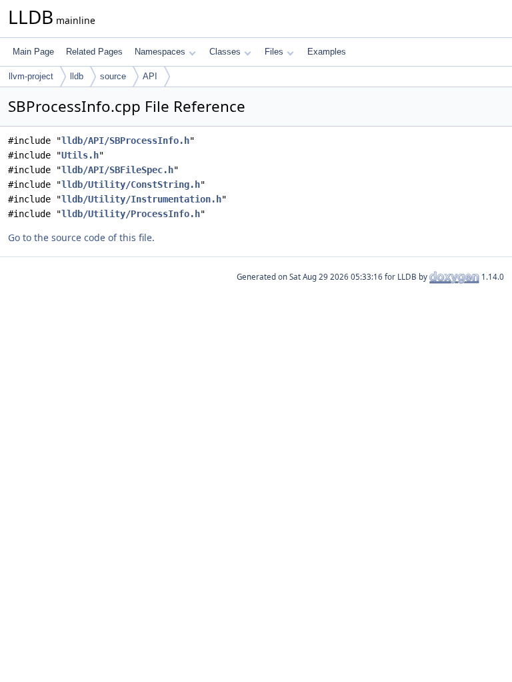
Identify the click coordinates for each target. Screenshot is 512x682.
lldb (76, 76)
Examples (326, 52)
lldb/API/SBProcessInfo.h (125, 140)
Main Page (33, 52)
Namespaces (160, 52)
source (113, 76)
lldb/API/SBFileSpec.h (117, 170)
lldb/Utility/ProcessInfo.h (130, 213)
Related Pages (94, 52)
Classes (225, 52)
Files (274, 52)
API (150, 76)
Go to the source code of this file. (81, 237)
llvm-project (31, 76)
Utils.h (80, 155)
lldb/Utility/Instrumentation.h (141, 199)
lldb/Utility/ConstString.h (130, 184)
